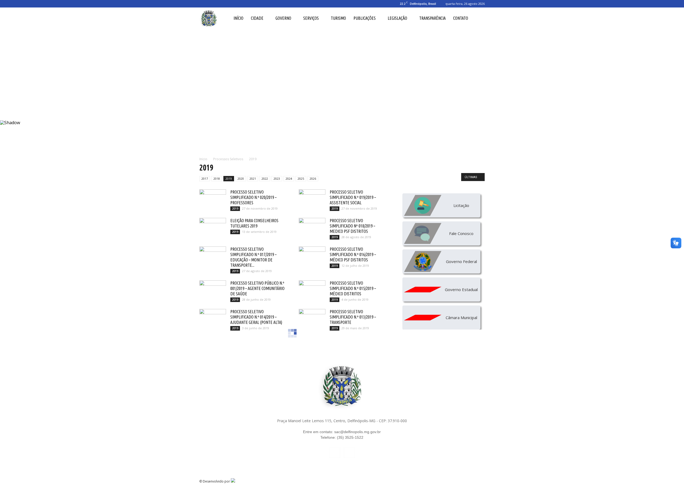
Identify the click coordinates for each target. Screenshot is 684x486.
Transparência (432, 18)
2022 (265, 179)
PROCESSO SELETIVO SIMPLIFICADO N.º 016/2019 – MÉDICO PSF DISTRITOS (353, 254)
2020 (241, 179)
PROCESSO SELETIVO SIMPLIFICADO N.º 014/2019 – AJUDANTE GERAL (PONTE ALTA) (256, 317)
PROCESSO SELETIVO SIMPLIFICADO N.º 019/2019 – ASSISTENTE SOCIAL (353, 197)
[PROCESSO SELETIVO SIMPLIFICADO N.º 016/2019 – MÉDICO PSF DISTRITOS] (312, 255)
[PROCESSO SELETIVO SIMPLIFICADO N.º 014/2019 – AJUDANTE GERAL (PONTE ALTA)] (212, 318)
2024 (289, 179)
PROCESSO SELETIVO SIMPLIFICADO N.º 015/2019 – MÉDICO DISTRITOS (353, 288)
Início (238, 18)
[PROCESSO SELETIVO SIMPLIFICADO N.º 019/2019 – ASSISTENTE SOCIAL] (312, 198)
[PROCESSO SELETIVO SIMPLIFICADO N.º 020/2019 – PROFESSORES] (212, 198)
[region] (342, 90)
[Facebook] (203, 3)
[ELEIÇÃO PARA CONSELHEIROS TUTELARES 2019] (212, 227)
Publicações (364, 18)
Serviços (311, 18)
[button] (478, 18)
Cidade (257, 18)
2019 (229, 179)
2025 (301, 179)
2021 (253, 179)
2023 (277, 179)
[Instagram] (212, 3)
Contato (460, 18)
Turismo (338, 18)
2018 (216, 179)
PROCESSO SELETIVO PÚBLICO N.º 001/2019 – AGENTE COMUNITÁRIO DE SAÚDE (257, 288)
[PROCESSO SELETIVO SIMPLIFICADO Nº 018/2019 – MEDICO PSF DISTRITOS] (312, 227)
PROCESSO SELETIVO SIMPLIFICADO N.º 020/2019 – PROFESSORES (253, 197)
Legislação (397, 18)
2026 (313, 179)
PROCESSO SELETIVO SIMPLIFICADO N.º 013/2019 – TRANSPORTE (353, 317)
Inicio (203, 159)
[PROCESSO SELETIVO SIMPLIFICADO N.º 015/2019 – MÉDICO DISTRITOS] (312, 289)
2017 (204, 179)
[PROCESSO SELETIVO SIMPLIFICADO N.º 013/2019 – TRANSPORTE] (312, 318)
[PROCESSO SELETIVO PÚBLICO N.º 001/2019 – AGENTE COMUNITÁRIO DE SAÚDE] (212, 289)
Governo (283, 18)
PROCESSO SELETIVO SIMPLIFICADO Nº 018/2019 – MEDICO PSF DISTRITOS (352, 226)
